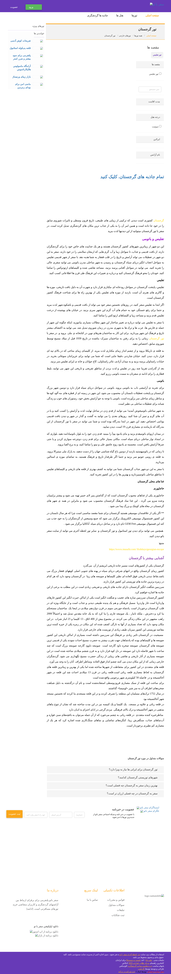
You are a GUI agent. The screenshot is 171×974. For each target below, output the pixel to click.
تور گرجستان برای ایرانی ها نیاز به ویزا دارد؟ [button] (133, 769)
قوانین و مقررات (115, 899)
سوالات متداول (116, 905)
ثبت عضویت (14, 814)
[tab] (105, 769)
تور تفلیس (153, 74)
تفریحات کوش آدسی (20, 41)
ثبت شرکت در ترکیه (126, 971)
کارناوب (141, 969)
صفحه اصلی (152, 15)
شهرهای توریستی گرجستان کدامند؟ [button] (137, 777)
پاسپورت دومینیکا (133, 960)
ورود (31, 7)
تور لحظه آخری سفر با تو (129, 954)
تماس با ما (92, 899)
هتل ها (119, 15)
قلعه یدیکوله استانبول (20, 48)
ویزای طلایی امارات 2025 (139, 963)
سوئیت (155, 126)
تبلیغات (120, 910)
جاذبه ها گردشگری (97, 15)
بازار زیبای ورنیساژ (22, 77)
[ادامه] (29, 909)
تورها (134, 15)
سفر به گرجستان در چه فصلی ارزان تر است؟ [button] (132, 793)
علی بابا (149, 960)
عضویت (14, 7)
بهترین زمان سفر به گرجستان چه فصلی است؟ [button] (131, 785)
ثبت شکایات (118, 915)
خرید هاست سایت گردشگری (139, 966)
